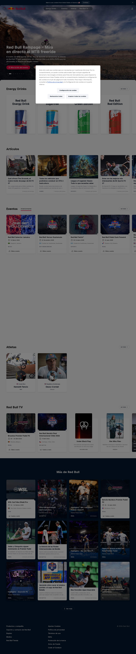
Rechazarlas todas (56, 96)
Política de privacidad (55, 82)
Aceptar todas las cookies (77, 96)
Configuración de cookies (68, 90)
